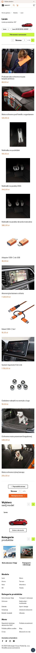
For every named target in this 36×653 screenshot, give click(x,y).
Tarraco (21, 581)
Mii (2, 588)
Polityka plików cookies (9, 628)
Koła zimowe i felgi (8, 598)
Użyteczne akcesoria (25, 610)
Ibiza (3, 584)
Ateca (21, 578)
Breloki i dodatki (7, 613)
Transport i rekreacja (26, 598)
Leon (3, 578)
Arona (4, 581)
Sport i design (23, 606)
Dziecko (4, 606)
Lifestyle (22, 613)
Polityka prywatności (25, 623)
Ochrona (4, 601)
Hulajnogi (5, 610)
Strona (18, 40)
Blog (20, 628)
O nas (4, 631)
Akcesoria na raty (24, 631)
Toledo (21, 588)
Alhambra (22, 584)
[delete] (8, 29)
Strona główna (6, 13)
